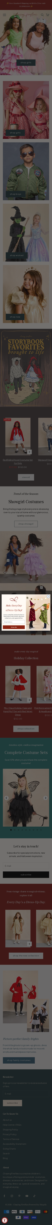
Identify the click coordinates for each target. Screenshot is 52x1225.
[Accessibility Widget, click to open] (4, 1220)
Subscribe (14, 627)
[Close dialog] (48, 596)
